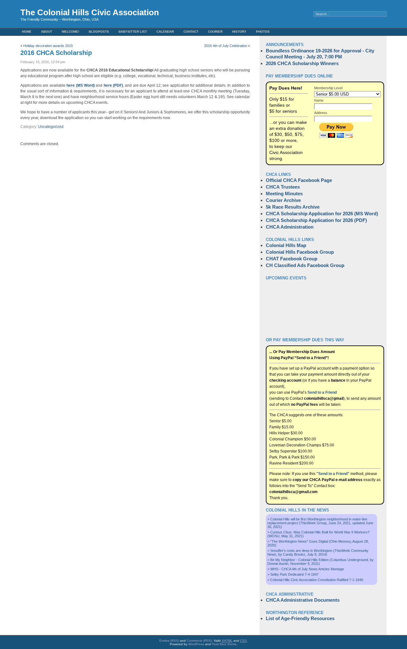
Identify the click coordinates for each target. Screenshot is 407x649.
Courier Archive (283, 200)
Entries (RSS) (169, 640)
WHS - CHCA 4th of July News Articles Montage (307, 569)
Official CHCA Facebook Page (299, 180)
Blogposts (99, 31)
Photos (263, 31)
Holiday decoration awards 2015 (48, 46)
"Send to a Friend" (332, 474)
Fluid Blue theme (224, 644)
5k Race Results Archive (293, 207)
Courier (215, 31)
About (46, 31)
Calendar (165, 31)
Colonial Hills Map (286, 245)
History (239, 31)
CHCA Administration (290, 227)
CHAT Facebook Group (291, 258)
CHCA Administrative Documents (303, 600)
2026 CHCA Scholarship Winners (302, 63)
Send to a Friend (322, 392)
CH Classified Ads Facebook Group (305, 265)
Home (26, 31)
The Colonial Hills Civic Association (89, 12)
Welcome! (70, 31)
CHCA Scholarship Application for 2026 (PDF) (316, 220)
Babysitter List (133, 31)
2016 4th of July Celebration (225, 46)
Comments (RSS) (199, 640)
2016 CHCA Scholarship (56, 52)
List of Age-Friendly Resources (300, 618)
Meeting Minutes (284, 193)
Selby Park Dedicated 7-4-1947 (294, 574)
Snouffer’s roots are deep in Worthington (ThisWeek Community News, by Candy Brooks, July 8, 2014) (318, 552)
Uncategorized (51, 126)
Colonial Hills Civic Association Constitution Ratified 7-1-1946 (316, 580)
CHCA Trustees (283, 187)
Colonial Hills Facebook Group (300, 252)
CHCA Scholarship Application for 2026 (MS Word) (322, 213)
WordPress (196, 644)
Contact (190, 31)
